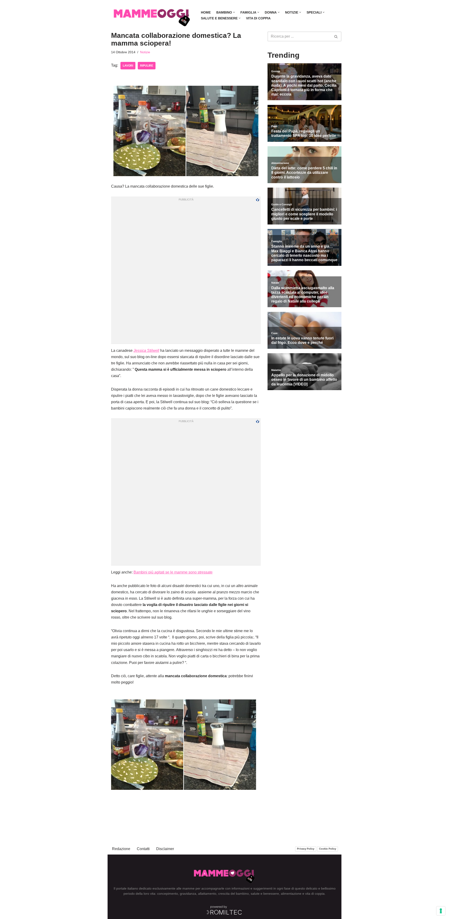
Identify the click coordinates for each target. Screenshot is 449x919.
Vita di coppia (258, 18)
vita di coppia (315, 893)
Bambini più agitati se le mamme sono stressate (173, 572)
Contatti (143, 849)
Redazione (121, 849)
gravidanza (188, 893)
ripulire (146, 65)
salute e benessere (265, 893)
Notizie (145, 52)
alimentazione (291, 893)
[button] (234, 12)
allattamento (207, 893)
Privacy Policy (305, 848)
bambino (242, 893)
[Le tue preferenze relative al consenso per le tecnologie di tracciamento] (440, 910)
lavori (128, 65)
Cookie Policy (327, 848)
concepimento (167, 893)
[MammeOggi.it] (152, 15)
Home (206, 12)
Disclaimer (165, 849)
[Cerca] (336, 36)
